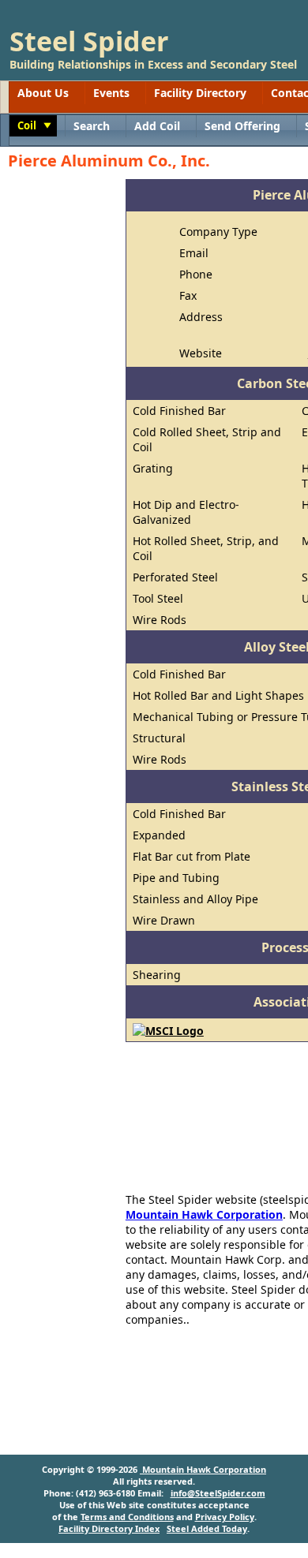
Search (91, 125)
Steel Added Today (207, 1528)
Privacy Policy (224, 1517)
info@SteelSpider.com (218, 1493)
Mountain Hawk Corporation (204, 1214)
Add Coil (157, 125)
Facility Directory (200, 92)
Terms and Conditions (127, 1517)
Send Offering (242, 125)
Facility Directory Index (109, 1528)
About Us (43, 92)
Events (111, 92)
